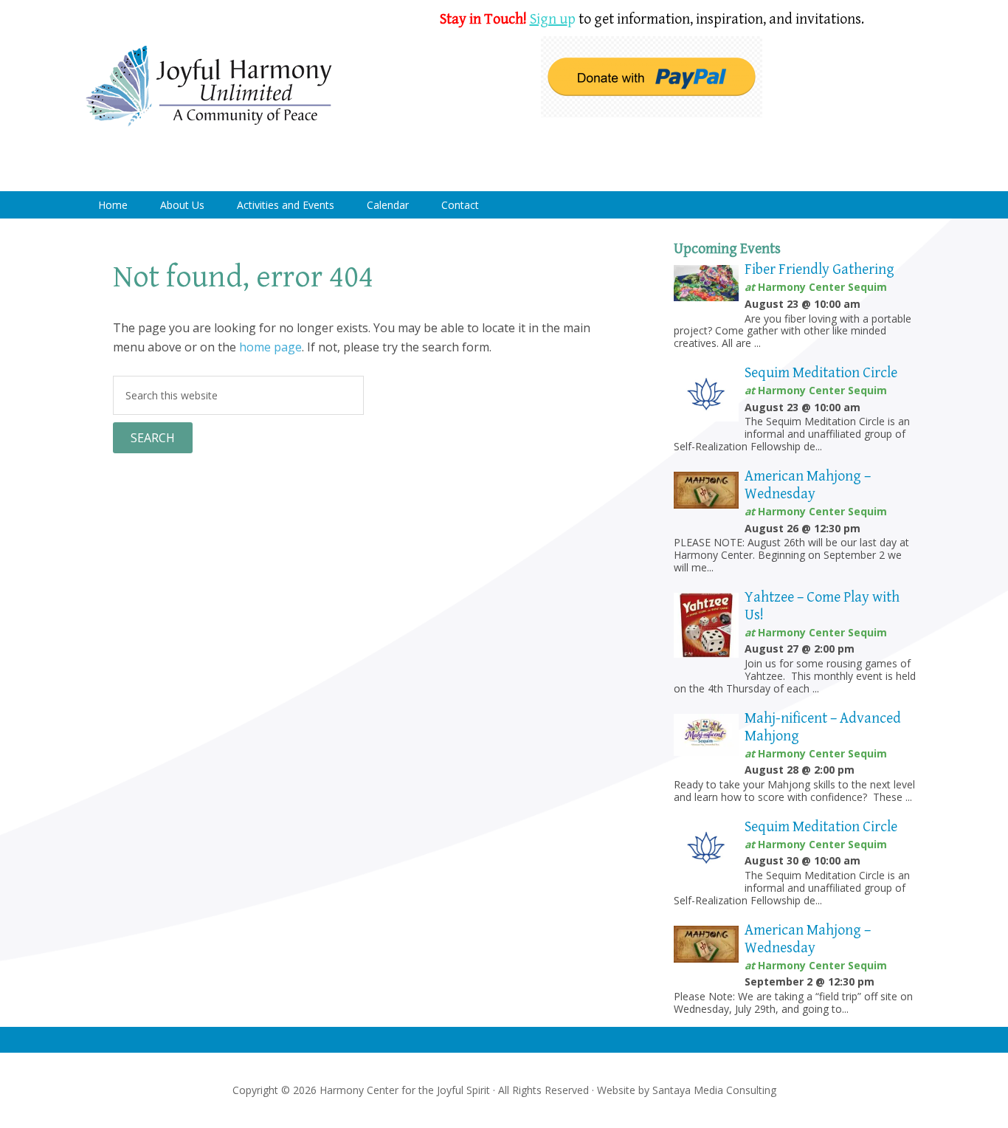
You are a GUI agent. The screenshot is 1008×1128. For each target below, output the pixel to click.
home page (270, 347)
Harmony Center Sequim (208, 86)
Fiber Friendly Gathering (819, 269)
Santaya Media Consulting (714, 1090)
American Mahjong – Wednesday (808, 485)
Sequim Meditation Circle (821, 373)
